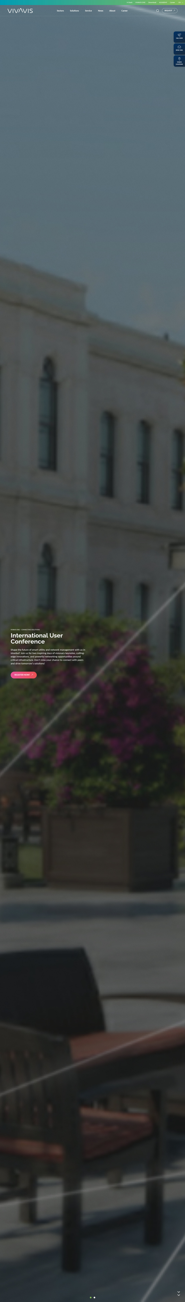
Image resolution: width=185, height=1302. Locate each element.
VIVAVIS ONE (140, 3)
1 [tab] (90, 1297)
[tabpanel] (92, 653)
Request (168, 11)
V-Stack (129, 3)
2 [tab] (94, 1297)
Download (152, 3)
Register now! (22, 675)
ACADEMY (163, 3)
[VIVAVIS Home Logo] (20, 10)
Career (172, 3)
